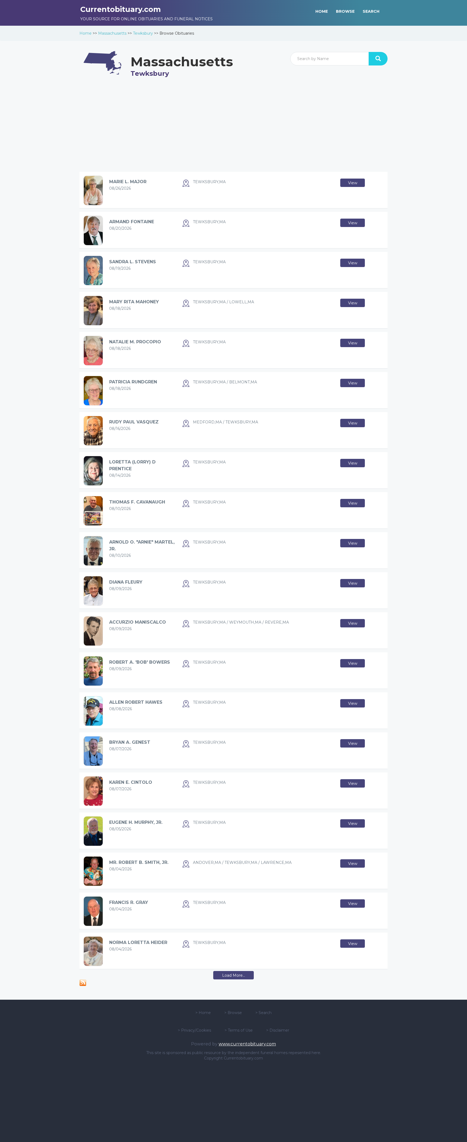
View (352, 182)
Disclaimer (279, 1030)
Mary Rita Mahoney (134, 301)
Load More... (233, 975)
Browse (235, 1012)
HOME (321, 11)
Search (265, 1012)
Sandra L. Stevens (132, 261)
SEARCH (371, 11)
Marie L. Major (127, 181)
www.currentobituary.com (247, 1043)
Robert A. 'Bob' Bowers (139, 662)
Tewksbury (143, 33)
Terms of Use (240, 1030)
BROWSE (345, 11)
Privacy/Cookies (196, 1030)
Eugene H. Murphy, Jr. (135, 822)
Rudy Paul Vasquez (134, 421)
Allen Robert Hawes (135, 702)
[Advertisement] (233, 129)
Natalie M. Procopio (135, 341)
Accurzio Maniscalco (137, 622)
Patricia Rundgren (133, 381)
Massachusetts (112, 33)
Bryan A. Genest (129, 742)
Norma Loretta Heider (138, 942)
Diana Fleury (125, 582)
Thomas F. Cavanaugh (137, 502)
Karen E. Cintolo (130, 782)
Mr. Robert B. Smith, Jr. (138, 862)
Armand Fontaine (131, 221)
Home (85, 33)
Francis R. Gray (128, 902)
